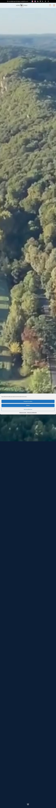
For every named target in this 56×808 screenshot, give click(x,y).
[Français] (32, 1)
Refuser (28, 405)
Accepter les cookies (28, 401)
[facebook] (45, 1)
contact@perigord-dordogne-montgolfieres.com (18, 1)
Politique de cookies (22, 412)
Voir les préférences (28, 409)
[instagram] (48, 1)
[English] (35, 1)
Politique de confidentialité (32, 412)
